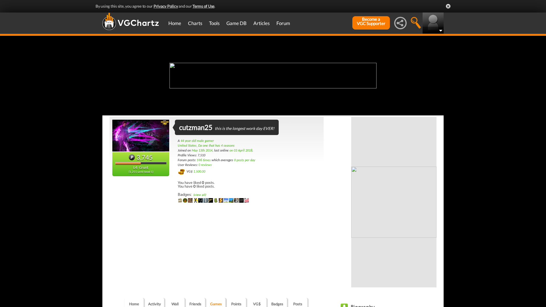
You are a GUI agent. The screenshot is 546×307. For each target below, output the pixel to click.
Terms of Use (203, 6)
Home (174, 23)
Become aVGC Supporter (371, 21)
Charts (195, 23)
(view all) (199, 195)
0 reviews (205, 165)
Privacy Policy (166, 6)
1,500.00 (199, 171)
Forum (283, 23)
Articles (261, 23)
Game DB (236, 23)
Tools (214, 23)
